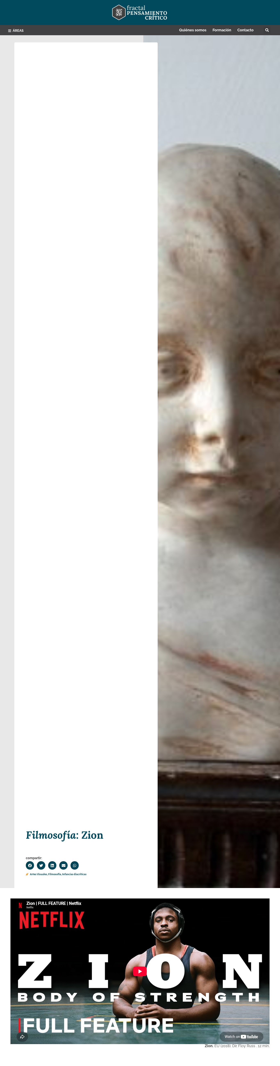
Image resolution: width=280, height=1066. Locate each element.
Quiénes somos (192, 30)
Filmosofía (54, 874)
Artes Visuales (38, 874)
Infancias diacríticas (74, 874)
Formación (222, 30)
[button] (267, 30)
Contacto (245, 30)
